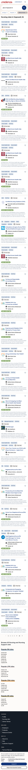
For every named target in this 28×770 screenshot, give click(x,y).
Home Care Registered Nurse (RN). (16, 512)
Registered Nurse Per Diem (13, 469)
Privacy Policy (3, 759)
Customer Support (7, 743)
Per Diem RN (3, 660)
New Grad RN (4, 654)
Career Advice (6, 721)
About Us (5, 739)
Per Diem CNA (4, 686)
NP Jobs (10, 696)
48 (19, 635)
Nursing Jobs (6, 719)
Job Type (5, 13)
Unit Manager (10, 427)
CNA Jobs (10, 680)
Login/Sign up (18, 2)
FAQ (3, 741)
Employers (5, 728)
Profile (4, 717)
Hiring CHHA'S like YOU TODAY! (15, 354)
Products (4, 730)
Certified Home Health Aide (13, 58)
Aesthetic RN (3, 652)
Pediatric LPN (4, 669)
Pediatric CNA (4, 685)
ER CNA (2, 691)
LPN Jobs (10, 666)
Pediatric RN (3, 659)
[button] (14, 8)
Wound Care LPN (4, 676)
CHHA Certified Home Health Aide (15, 79)
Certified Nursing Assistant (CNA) (15, 201)
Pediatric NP (3, 700)
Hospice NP (3, 699)
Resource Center (7, 732)
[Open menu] (25, 2)
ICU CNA (3, 683)
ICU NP (2, 705)
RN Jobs (10, 649)
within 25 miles (23, 13)
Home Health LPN (4, 671)
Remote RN (3, 657)
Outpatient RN (4, 662)
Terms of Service (7, 750)
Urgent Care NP (4, 704)
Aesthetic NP (3, 702)
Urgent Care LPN (4, 674)
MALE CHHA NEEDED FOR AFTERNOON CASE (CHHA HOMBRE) (12, 616)
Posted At (13, 13)
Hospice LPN (3, 673)
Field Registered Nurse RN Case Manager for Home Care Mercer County (13, 538)
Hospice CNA (3, 688)
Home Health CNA (4, 690)
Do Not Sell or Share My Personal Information (16, 759)
